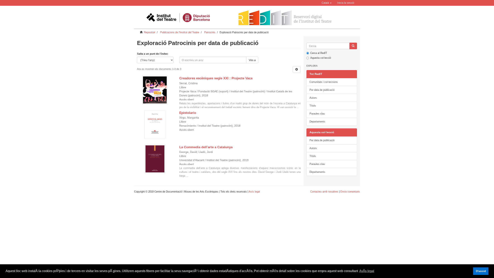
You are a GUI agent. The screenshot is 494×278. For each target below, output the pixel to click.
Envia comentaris (350, 191)
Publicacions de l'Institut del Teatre (179, 32)
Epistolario (187, 113)
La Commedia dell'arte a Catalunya (206, 147)
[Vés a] (353, 46)
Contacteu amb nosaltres (324, 191)
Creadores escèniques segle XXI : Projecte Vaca (215, 78)
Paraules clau (317, 113)
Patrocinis (209, 32)
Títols (313, 105)
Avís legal (254, 191)
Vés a (252, 60)
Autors (313, 97)
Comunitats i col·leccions (324, 82)
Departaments (317, 121)
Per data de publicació (322, 89)
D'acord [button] (481, 271)
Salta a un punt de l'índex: (152, 53)
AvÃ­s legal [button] (366, 271)
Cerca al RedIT (318, 53)
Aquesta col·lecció (320, 57)
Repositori (149, 32)
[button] (326, 3)
